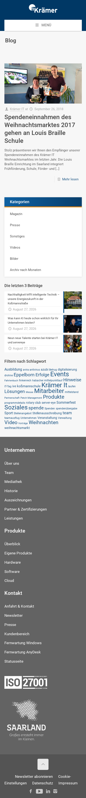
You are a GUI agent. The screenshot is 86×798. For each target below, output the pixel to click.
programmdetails (14, 402)
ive (14, 386)
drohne (8, 375)
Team (9, 473)
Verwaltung (65, 418)
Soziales (16, 407)
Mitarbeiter (49, 391)
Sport (8, 413)
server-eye (49, 402)
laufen (72, 386)
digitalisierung (67, 369)
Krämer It (54, 385)
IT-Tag (7, 386)
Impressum (68, 783)
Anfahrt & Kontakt (19, 606)
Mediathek (13, 482)
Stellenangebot (23, 413)
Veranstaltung (47, 418)
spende (36, 408)
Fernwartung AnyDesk (22, 652)
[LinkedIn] (48, 791)
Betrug (53, 369)
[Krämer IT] (43, 9)
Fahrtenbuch (11, 380)
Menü (46, 25)
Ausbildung (13, 369)
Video (10, 422)
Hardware (12, 562)
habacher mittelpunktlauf (47, 380)
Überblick (12, 544)
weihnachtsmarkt (17, 428)
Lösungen (14, 391)
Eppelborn (24, 374)
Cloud (9, 581)
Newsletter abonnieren (34, 777)
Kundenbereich (16, 634)
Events (59, 374)
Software (12, 572)
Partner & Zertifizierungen (25, 509)
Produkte (53, 397)
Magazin (16, 214)
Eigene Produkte (18, 553)
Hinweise (72, 379)
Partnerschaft (12, 397)
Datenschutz (42, 783)
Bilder (14, 259)
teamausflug (12, 418)
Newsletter (13, 615)
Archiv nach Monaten (25, 270)
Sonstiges (17, 236)
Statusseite (13, 661)
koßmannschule (29, 386)
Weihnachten (43, 422)
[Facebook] (31, 791)
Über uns (11, 463)
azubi (44, 369)
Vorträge (23, 423)
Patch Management (31, 397)
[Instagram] (55, 791)
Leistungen (13, 518)
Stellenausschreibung (47, 413)
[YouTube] (39, 791)
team (67, 413)
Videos (15, 247)
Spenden (50, 408)
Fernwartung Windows (23, 643)
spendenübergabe (66, 408)
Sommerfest (66, 402)
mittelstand (72, 392)
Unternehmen (29, 418)
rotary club (33, 402)
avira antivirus (31, 369)
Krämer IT (17, 109)
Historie (11, 491)
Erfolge (42, 374)
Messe (29, 392)
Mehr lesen (70, 179)
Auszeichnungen (18, 500)
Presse (15, 225)
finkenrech (25, 380)
